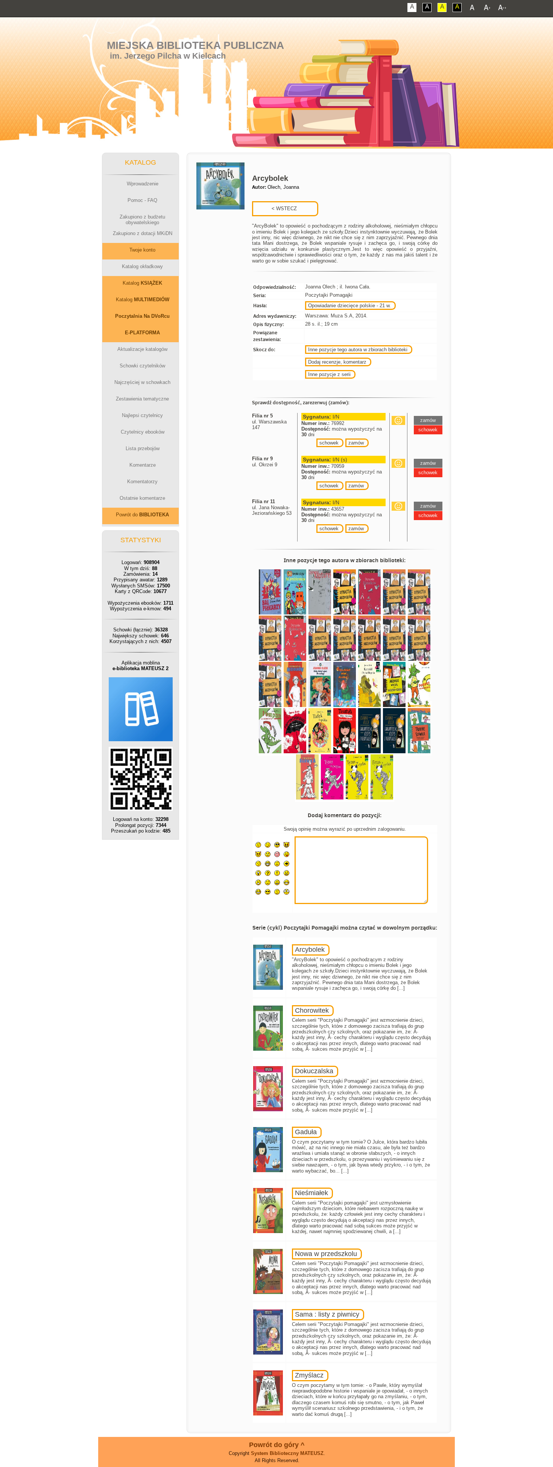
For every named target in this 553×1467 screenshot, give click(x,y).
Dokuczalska (314, 1071)
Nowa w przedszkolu (326, 1254)
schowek (329, 443)
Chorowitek (312, 1010)
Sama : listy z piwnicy (327, 1314)
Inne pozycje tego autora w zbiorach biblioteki (357, 349)
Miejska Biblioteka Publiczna (195, 45)
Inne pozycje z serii (329, 374)
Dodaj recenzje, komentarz (337, 362)
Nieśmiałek (311, 1193)
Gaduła (306, 1132)
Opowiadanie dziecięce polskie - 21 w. (349, 305)
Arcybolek (310, 949)
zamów (356, 443)
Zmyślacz (309, 1375)
